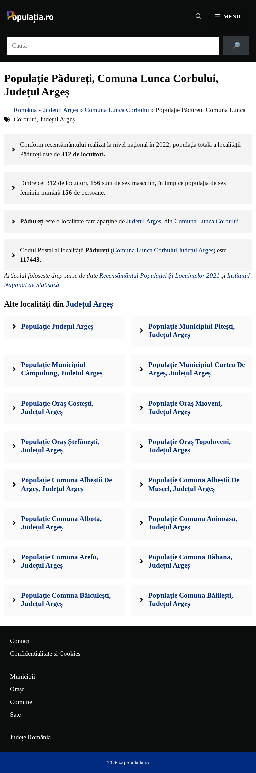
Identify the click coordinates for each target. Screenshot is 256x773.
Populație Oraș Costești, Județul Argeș (57, 407)
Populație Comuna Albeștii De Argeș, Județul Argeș (66, 484)
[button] (198, 17)
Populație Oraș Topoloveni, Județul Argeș (189, 446)
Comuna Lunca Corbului (117, 109)
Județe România (30, 737)
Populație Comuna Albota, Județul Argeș (61, 523)
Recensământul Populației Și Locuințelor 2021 (159, 275)
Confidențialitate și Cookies (45, 653)
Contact (20, 640)
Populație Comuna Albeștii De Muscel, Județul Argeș (193, 484)
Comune (21, 701)
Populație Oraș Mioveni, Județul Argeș (185, 407)
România (25, 109)
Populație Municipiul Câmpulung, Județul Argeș (61, 369)
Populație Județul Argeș (57, 326)
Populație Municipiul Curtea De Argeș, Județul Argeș (196, 369)
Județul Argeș (60, 109)
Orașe (17, 689)
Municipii (22, 676)
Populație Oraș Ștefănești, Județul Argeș (60, 446)
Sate (15, 714)
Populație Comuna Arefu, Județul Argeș (59, 561)
